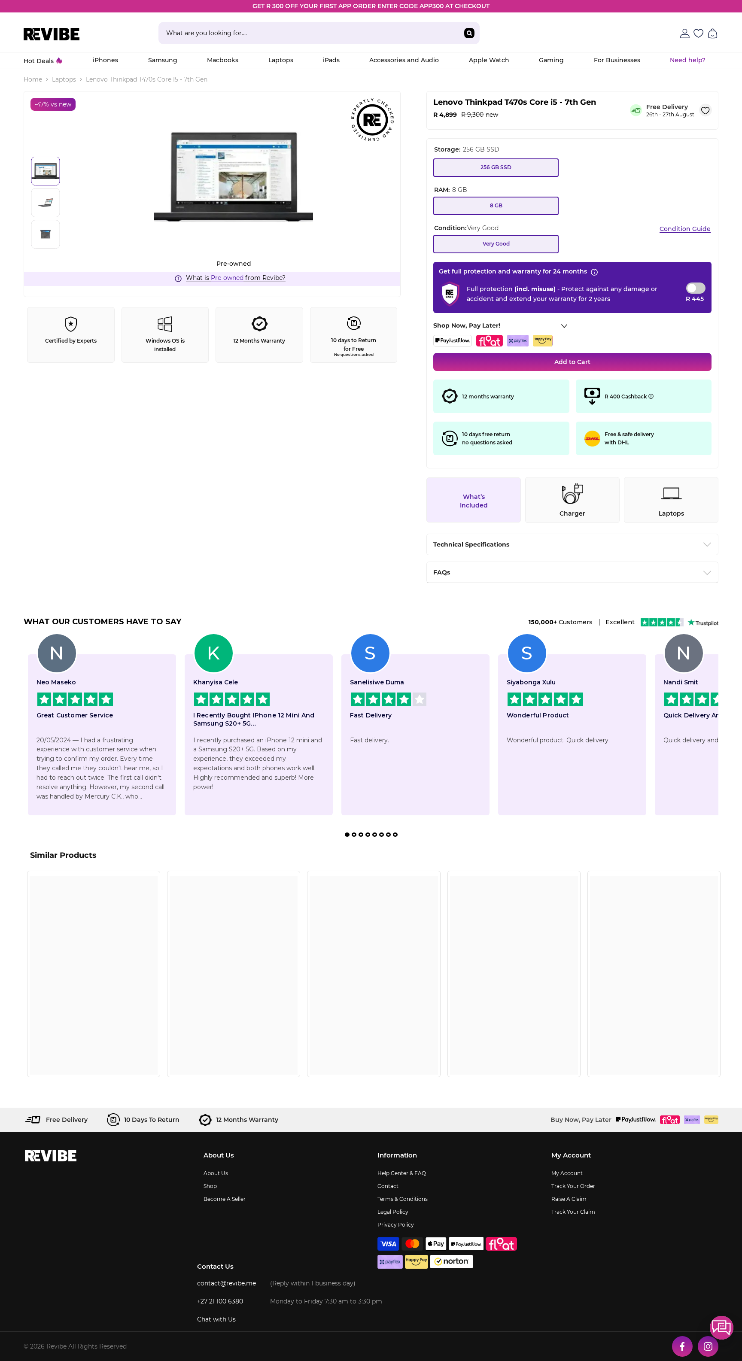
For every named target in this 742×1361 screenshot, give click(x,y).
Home (33, 79)
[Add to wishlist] (705, 110)
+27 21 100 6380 (220, 1301)
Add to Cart (572, 362)
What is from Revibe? (236, 278)
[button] (721, 1328)
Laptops (64, 79)
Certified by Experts (71, 340)
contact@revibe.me (226, 1283)
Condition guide (685, 229)
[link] (94, 1052)
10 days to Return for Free (353, 347)
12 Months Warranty (259, 340)
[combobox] (308, 33)
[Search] (319, 33)
